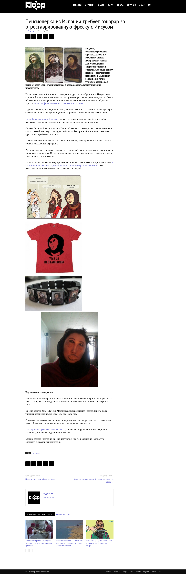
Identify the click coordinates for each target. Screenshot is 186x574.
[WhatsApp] (51, 36)
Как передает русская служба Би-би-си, (45, 429)
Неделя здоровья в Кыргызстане (40, 479)
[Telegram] (45, 36)
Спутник (131, 5)
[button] (157, 5)
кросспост (36, 453)
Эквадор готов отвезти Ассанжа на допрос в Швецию (93, 480)
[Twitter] (33, 36)
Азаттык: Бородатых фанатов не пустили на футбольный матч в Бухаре (99, 543)
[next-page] (31, 550)
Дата (110, 5)
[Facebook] (27, 36)
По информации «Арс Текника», (42, 118)
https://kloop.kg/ (48, 497)
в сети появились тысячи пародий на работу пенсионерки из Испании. (69, 164)
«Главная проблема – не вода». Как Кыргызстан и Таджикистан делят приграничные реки (69, 543)
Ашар (142, 5)
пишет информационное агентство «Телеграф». (58, 103)
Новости (77, 5)
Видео (101, 5)
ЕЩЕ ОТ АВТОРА (63, 514)
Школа (120, 5)
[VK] (39, 36)
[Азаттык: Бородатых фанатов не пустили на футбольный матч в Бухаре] (99, 529)
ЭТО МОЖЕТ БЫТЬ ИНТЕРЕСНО (40, 514)
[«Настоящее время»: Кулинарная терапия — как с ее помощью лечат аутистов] (39, 529)
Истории (89, 5)
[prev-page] (27, 550)
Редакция (32, 31)
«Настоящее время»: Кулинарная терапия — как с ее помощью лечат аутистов (39, 543)
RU (149, 5)
